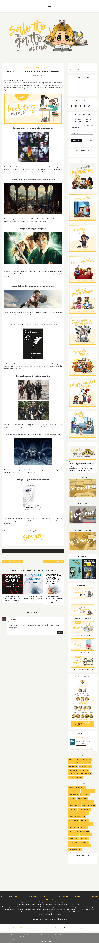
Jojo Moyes (73, 842)
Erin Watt (72, 798)
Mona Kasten (84, 794)
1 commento (47, 551)
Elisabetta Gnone (88, 791)
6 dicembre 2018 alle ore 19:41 (15, 622)
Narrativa (83, 766)
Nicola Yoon (84, 831)
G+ (31, 551)
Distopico (83, 759)
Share (24, 551)
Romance (72, 773)
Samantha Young (75, 849)
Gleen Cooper (73, 838)
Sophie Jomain (82, 798)
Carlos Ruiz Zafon (88, 805)
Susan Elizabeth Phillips (77, 816)
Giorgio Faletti (85, 835)
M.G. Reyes (84, 827)
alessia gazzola (74, 805)
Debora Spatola (74, 802)
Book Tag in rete (33, 67)
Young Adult (73, 777)
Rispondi (60, 632)
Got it (55, 942)
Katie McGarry (74, 824)
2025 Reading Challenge (81, 737)
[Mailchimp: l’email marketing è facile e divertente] (90, 142)
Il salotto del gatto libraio (83, 740)
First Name (74, 133)
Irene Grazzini (74, 820)
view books (89, 748)
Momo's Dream (74, 928)
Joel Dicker (84, 820)
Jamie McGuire (73, 794)
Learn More (46, 942)
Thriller (84, 773)
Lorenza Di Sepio (86, 824)
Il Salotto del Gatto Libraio (22, 928)
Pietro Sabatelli (13, 619)
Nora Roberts (73, 835)
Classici (71, 759)
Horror (71, 766)
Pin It (38, 551)
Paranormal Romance (76, 770)
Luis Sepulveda (74, 845)
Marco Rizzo (73, 831)
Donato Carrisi (74, 791)
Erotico (72, 762)
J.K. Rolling (73, 809)
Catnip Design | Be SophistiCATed (46, 928)
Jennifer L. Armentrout (77, 787)
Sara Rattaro (84, 813)
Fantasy (82, 762)
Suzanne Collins (87, 802)
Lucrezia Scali (74, 827)
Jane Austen (84, 838)
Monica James (85, 845)
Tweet (17, 551)
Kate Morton (83, 842)
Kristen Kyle (73, 813)
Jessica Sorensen (84, 809)
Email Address (76, 127)
